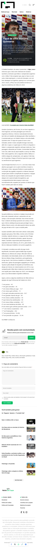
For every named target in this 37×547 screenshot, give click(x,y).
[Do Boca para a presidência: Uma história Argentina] (31, 437)
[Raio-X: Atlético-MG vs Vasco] (31, 421)
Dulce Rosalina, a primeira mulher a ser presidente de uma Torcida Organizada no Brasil (13, 455)
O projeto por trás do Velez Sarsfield (22, 125)
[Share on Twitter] (15, 544)
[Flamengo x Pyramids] (31, 465)
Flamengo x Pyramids (8, 464)
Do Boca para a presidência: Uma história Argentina (11, 437)
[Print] (26, 544)
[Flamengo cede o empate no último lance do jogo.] (31, 472)
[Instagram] (26, 512)
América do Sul (12, 35)
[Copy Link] (22, 544)
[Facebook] (21, 512)
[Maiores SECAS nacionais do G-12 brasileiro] (31, 446)
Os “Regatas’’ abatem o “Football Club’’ (13, 413)
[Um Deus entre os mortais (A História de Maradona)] (31, 429)
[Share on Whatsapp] (18, 544)
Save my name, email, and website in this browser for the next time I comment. (19, 398)
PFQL (11, 58)
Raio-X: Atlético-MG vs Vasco (10, 420)
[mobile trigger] (34, 5)
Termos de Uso (24, 341)
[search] (30, 5)
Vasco (5, 35)
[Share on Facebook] (11, 544)
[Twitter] (23, 512)
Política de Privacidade (19, 343)
